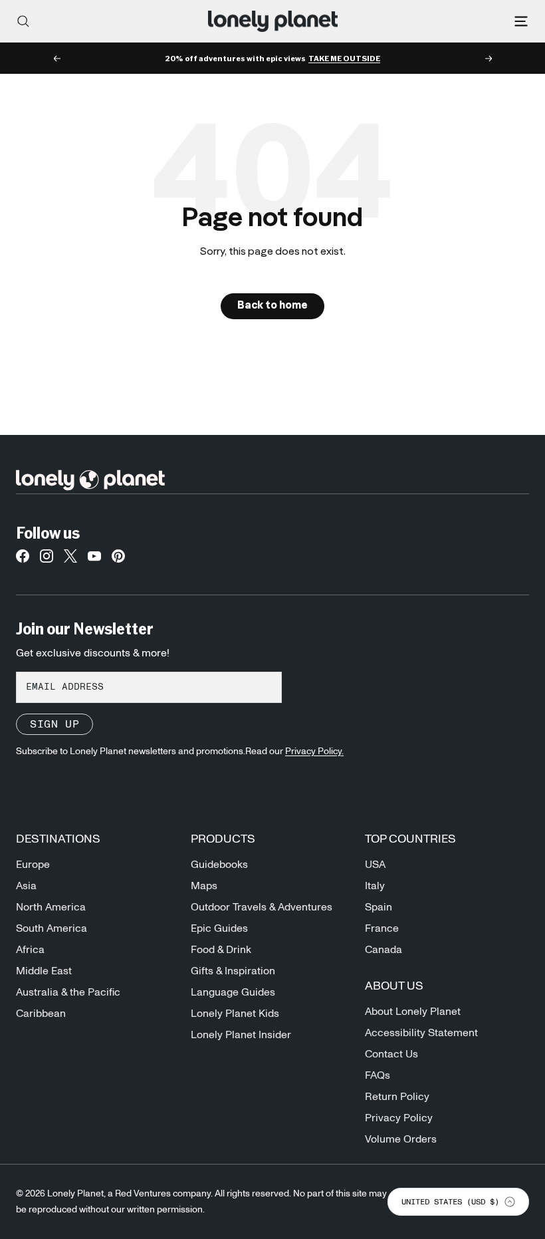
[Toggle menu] (521, 21)
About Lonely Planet (413, 1011)
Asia (26, 886)
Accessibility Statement (421, 1033)
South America (51, 928)
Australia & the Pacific (68, 992)
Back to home (272, 306)
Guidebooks (219, 864)
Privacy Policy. (314, 751)
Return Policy (397, 1096)
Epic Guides (219, 928)
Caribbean (41, 1013)
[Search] (23, 21)
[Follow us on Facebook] (22, 560)
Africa (30, 949)
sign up (54, 724)
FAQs (377, 1075)
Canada (383, 949)
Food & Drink (221, 949)
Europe (33, 864)
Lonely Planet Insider (241, 1035)
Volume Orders (401, 1139)
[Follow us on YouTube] (94, 560)
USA (375, 864)
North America (51, 907)
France (382, 928)
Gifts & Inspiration (233, 971)
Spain (378, 907)
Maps (204, 886)
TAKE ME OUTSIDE (344, 58)
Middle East (44, 971)
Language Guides (233, 992)
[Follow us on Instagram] (46, 560)
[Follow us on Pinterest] (118, 560)
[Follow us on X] (70, 560)
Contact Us (391, 1054)
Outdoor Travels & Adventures (261, 907)
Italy (375, 886)
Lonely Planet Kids (235, 1013)
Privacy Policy (399, 1118)
